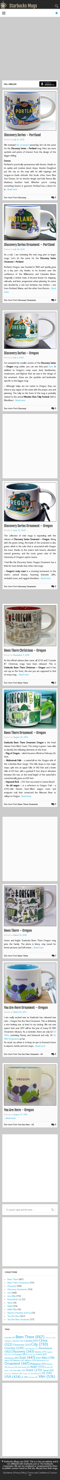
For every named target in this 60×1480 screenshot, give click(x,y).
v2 (24, 1377)
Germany (11, 1357)
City (39, 1344)
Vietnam (33, 1377)
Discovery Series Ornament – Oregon (28, 526)
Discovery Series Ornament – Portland (29, 245)
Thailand (16, 1373)
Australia (9, 1337)
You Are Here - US (26, 1124)
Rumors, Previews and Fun (19, 1312)
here (51, 366)
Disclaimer (8, 1472)
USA (12, 1376)
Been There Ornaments (28, 804)
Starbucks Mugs (23, 6)
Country (14, 1348)
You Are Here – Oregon (19, 1110)
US (47, 1373)
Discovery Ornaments (27, 300)
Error (11, 1355)
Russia (49, 1367)
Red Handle (24, 1367)
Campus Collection (13, 1341)
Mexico (30, 1360)
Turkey (26, 1373)
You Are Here (14, 1316)
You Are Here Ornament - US (30, 1054)
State (34, 1370)
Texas (7, 1373)
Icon (9, 1292)
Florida (31, 1354)
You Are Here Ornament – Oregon (26, 1007)
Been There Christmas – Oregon (25, 650)
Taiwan (48, 1370)
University (36, 1373)
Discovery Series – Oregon (21, 353)
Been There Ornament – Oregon (25, 733)
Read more (12, 189)
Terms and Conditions (38, 1472)
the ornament (22, 144)
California (50, 1338)
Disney (40, 1351)
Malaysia (18, 1360)
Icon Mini (12, 1296)
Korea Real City (14, 1299)
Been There (23, 682)
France (41, 1354)
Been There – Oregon (18, 930)
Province (12, 1367)
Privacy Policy (20, 1472)
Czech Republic (31, 1348)
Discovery (22, 197)
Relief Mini (12, 1309)
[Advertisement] (30, 49)
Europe (21, 1354)
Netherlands (42, 1360)
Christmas (22, 1344)
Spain (8, 1370)
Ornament (17, 1363)
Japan (8, 1360)
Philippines (38, 1363)
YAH (46, 1376)
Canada (31, 1340)
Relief (10, 1306)
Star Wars (19, 1370)
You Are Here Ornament (19, 1319)
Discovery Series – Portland (22, 135)
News (10, 1302)
